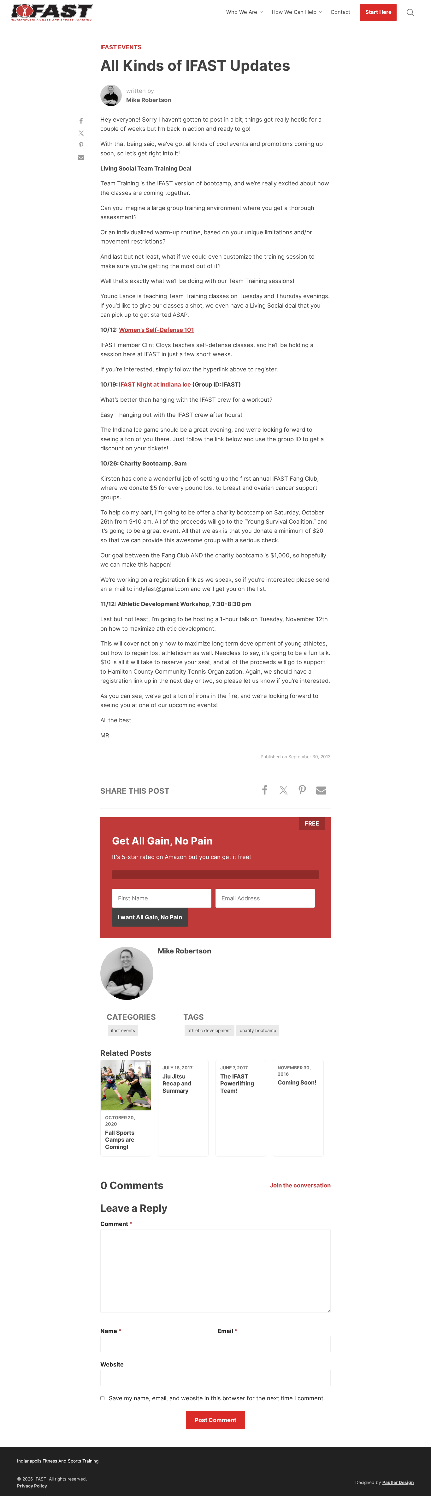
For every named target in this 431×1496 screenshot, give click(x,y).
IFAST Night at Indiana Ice (155, 384)
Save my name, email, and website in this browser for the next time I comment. (217, 1398)
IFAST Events (120, 47)
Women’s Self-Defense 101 (156, 329)
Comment (116, 1223)
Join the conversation (300, 1185)
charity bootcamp (258, 1030)
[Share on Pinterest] (81, 145)
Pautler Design (398, 1482)
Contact (340, 12)
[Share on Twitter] (81, 133)
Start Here (378, 12)
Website (112, 1364)
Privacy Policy (32, 1485)
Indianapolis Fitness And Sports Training (52, 13)
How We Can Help (294, 12)
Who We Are (241, 12)
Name (110, 1330)
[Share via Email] (81, 157)
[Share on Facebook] (81, 121)
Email (228, 1330)
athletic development (209, 1030)
